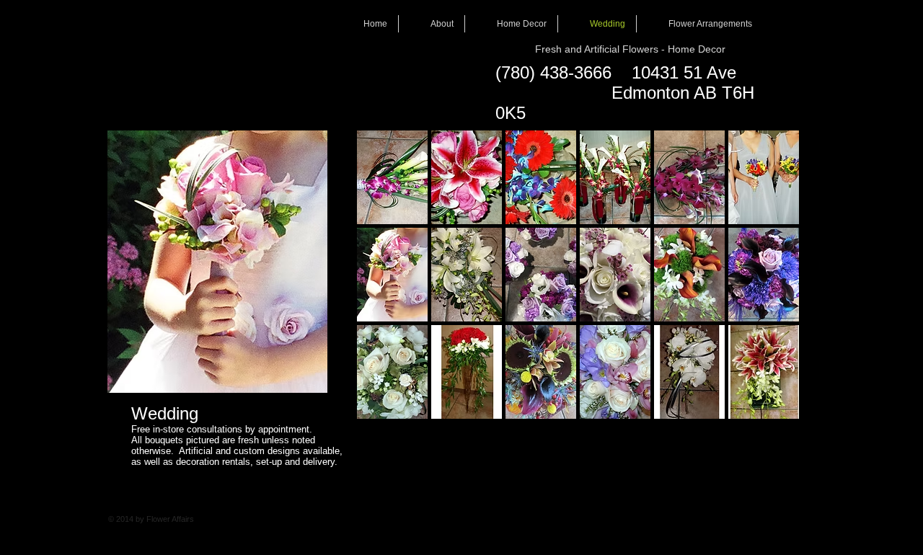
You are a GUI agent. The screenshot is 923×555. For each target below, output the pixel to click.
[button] (392, 177)
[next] (768, 287)
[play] (769, 407)
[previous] (387, 287)
